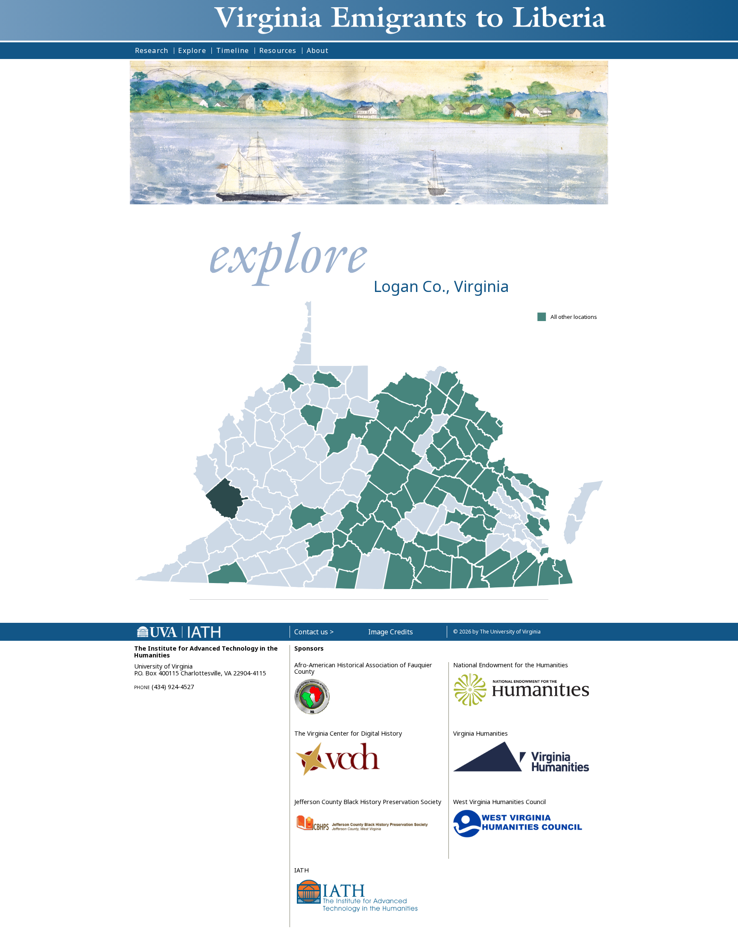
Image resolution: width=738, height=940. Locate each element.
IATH (301, 870)
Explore (192, 50)
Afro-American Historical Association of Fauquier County (363, 668)
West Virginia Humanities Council (499, 802)
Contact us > (314, 631)
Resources (278, 50)
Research (152, 50)
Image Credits (390, 631)
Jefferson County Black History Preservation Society (367, 802)
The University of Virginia (510, 631)
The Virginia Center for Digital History (348, 733)
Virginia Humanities (480, 733)
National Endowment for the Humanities (510, 665)
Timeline (232, 50)
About (317, 50)
